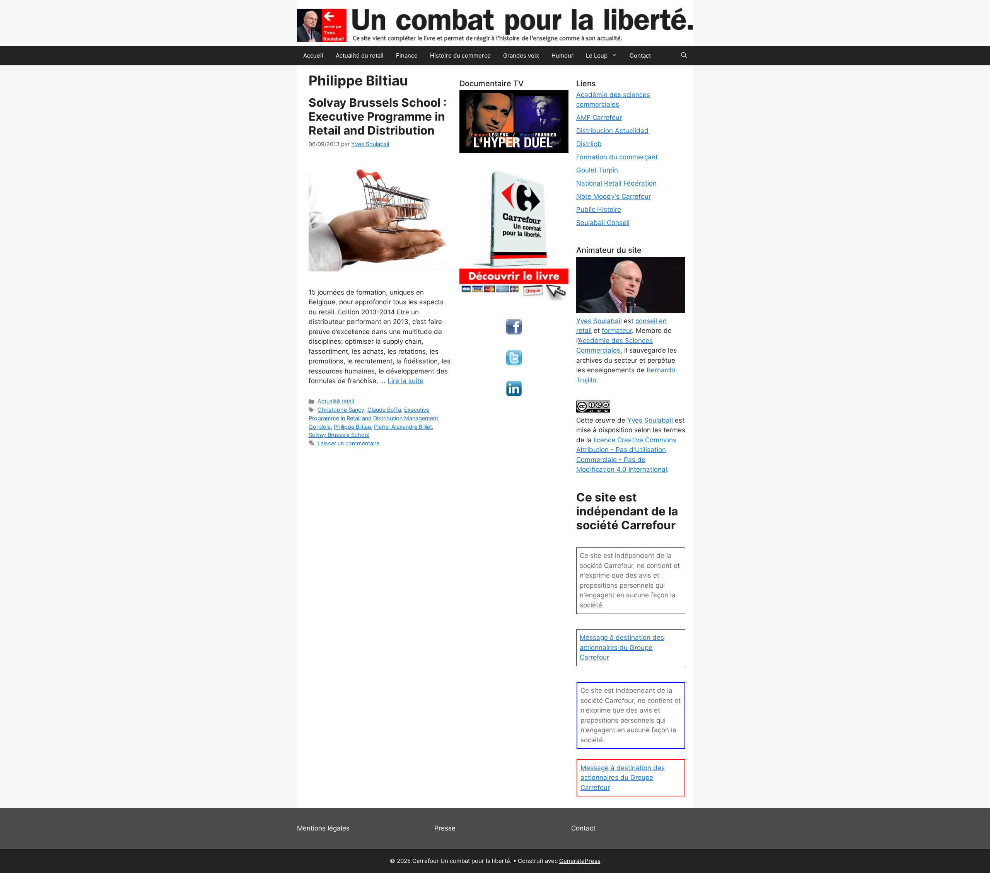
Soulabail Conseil (603, 223)
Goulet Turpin (597, 170)
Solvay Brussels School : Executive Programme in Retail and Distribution (378, 116)
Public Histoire (598, 209)
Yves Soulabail (650, 420)
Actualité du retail (360, 55)
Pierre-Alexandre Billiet (403, 426)
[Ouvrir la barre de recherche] (684, 55)
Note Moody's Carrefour (613, 196)
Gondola (320, 426)
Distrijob (589, 144)
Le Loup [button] (597, 55)
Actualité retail (335, 401)
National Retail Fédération (616, 183)
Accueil (313, 55)
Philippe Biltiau (352, 426)
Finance (407, 55)
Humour (562, 55)
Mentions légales (323, 828)
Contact (640, 55)
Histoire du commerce (460, 55)
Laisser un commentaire (348, 443)
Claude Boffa (384, 409)
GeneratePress (580, 860)
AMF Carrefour (599, 117)
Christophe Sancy (340, 409)
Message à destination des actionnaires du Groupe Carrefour (622, 647)
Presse (445, 828)
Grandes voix (521, 55)
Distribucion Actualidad (612, 131)
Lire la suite (405, 381)
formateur (617, 330)
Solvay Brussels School (339, 434)
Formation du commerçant (617, 157)
